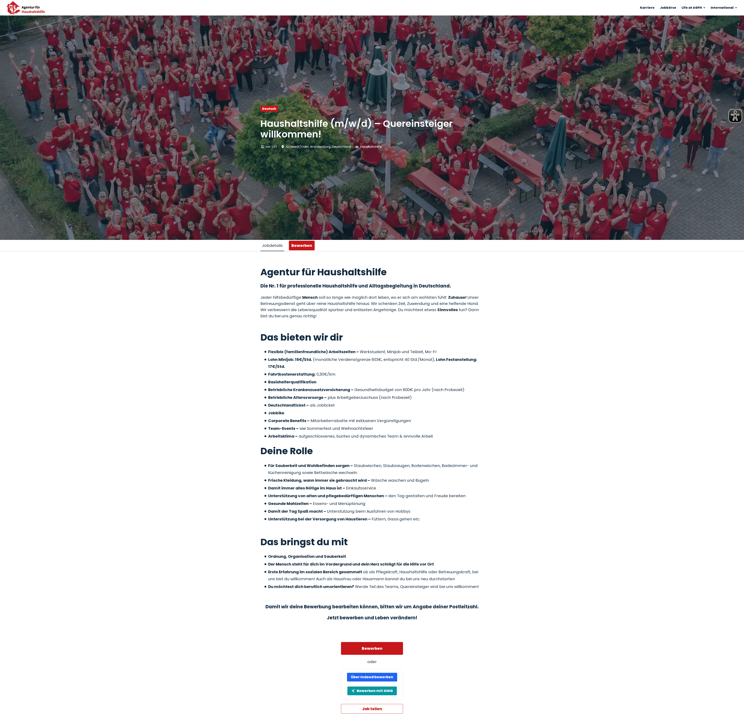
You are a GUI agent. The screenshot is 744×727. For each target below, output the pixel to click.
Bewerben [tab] (301, 245)
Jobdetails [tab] (272, 245)
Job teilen (372, 709)
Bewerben (372, 648)
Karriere (647, 7)
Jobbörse (668, 7)
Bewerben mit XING (375, 690)
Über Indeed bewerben (372, 677)
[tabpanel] (372, 490)
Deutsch (269, 108)
